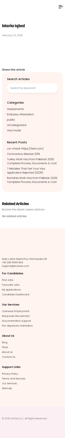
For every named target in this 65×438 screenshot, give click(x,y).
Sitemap (7, 388)
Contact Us (8, 357)
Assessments (15, 109)
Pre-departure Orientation (17, 325)
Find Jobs (7, 280)
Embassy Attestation (20, 114)
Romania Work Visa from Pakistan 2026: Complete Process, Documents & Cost (32, 180)
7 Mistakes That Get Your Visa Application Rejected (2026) (26, 171)
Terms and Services (13, 378)
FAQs (5, 347)
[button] (61, 6)
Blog (4, 342)
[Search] (54, 88)
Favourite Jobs (11, 284)
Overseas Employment (15, 311)
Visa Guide (14, 130)
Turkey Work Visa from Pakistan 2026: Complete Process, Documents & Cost (32, 161)
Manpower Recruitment (16, 316)
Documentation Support (16, 321)
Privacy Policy (10, 373)
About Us (7, 352)
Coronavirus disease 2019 (23, 154)
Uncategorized (16, 125)
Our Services (9, 383)
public (11, 120)
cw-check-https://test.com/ (25, 149)
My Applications (11, 289)
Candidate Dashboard (15, 294)
